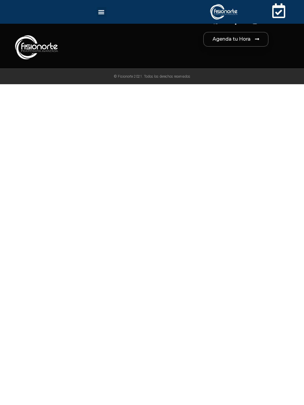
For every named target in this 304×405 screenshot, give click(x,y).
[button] (101, 12)
